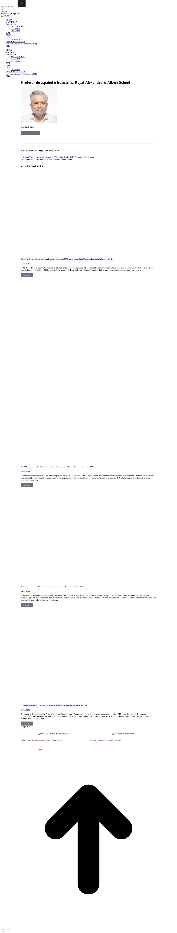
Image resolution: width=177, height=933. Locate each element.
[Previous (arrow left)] (2, 931)
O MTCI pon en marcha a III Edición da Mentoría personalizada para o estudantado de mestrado (54, 705)
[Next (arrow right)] (4, 931)
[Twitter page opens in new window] (3, 2)
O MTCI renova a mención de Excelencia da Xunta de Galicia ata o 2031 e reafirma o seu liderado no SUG (57, 467)
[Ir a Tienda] (88, 927)
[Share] (4, 929)
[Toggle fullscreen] (7, 929)
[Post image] (80, 254)
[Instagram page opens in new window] (6, 2)
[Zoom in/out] (9, 929)
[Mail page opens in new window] (4, 2)
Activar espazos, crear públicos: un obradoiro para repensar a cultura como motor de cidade (52, 587)
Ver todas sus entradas (30, 133)
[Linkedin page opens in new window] (7, 2)
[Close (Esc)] (2, 929)
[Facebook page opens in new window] (1, 2)
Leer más (26, 275)
